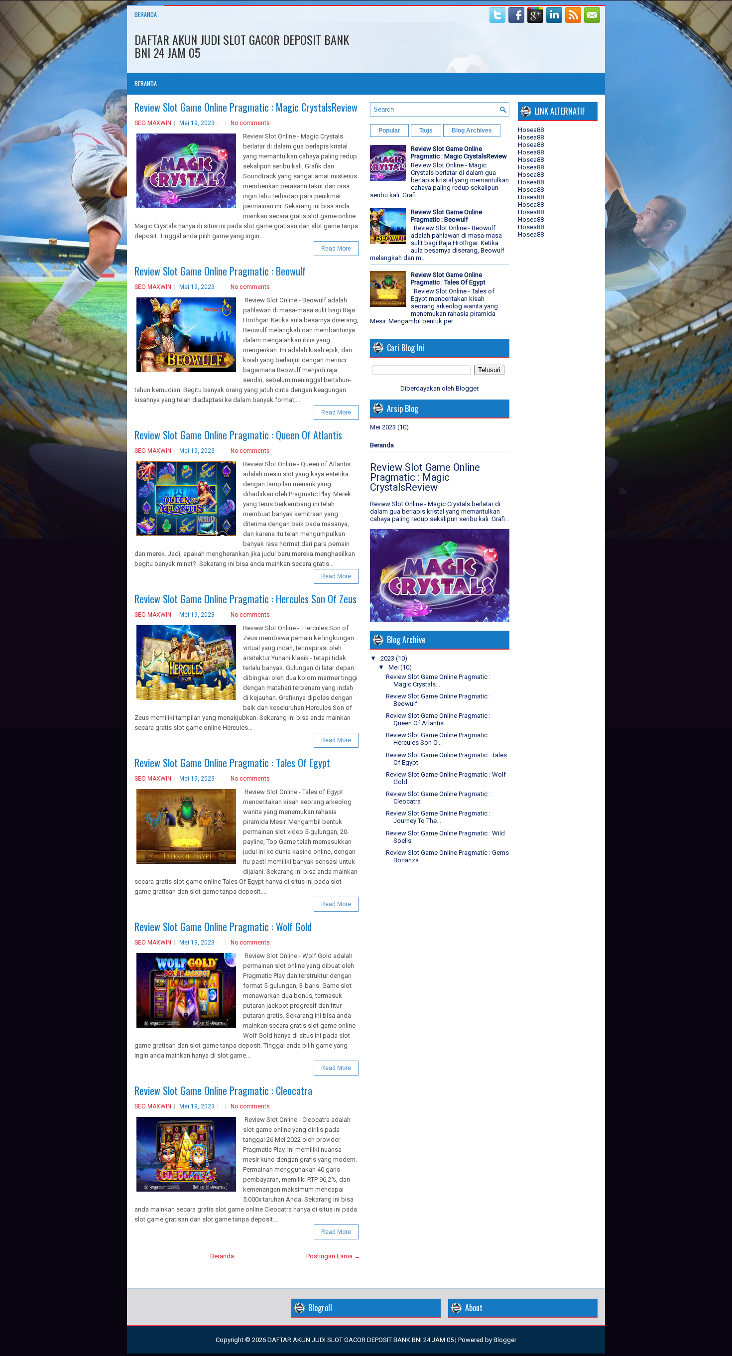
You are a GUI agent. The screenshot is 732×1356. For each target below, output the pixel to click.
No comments (250, 123)
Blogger (467, 388)
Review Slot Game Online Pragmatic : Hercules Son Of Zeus (245, 599)
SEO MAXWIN (152, 123)
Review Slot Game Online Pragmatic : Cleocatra (223, 1090)
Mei (393, 667)
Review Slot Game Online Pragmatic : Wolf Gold (223, 927)
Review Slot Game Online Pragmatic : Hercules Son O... (438, 738)
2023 (387, 658)
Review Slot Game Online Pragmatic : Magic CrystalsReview (246, 107)
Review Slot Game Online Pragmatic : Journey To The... (438, 817)
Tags (426, 130)
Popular (389, 130)
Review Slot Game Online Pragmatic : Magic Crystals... (438, 680)
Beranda (145, 14)
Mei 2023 (383, 427)
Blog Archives (472, 130)
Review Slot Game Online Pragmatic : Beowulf (220, 271)
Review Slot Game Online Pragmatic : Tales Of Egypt (232, 763)
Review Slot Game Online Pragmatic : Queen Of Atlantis (238, 435)
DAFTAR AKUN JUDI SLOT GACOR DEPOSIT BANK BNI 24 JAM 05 (241, 45)
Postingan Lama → (333, 1256)
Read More (336, 248)
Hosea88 (531, 130)
